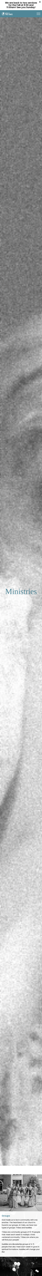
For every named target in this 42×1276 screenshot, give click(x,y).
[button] (38, 14)
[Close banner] (40, 2)
